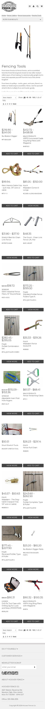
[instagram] (16, 673)
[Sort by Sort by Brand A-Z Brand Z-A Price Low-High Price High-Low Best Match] (9, 97)
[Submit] (34, 667)
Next (14, 104)
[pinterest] (13, 673)
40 (27, 97)
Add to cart (12, 154)
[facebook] (5, 673)
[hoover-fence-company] (3, 673)
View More (33, 206)
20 (24, 97)
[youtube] (9, 673)
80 (30, 97)
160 (33, 97)
